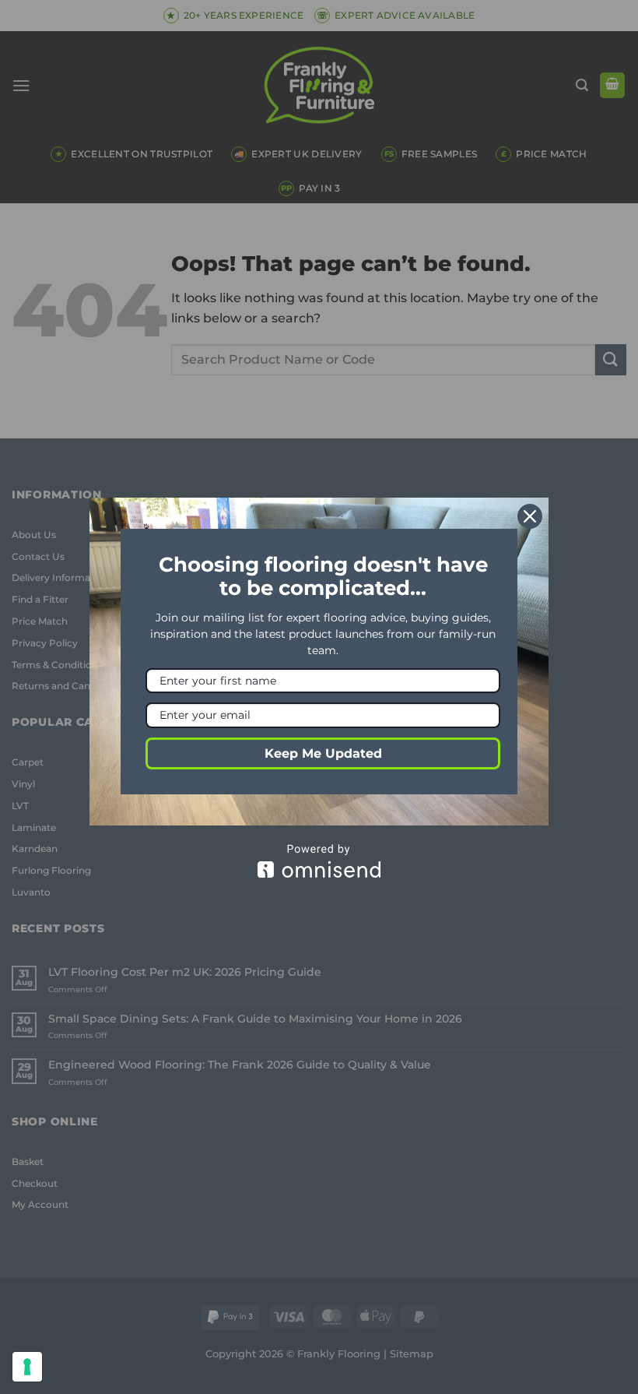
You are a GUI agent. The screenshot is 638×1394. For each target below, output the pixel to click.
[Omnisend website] (319, 860)
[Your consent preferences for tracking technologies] (27, 1367)
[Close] (530, 516)
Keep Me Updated (323, 753)
